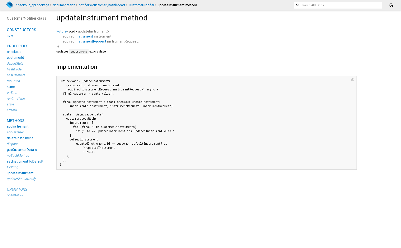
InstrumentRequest (90, 41)
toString (12, 167)
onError (12, 93)
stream (12, 110)
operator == (15, 195)
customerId (15, 58)
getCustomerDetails (22, 150)
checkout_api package (32, 5)
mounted (13, 81)
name (11, 87)
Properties (17, 46)
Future (61, 31)
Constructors (21, 30)
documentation (64, 5)
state (10, 104)
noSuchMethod (18, 156)
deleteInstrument (20, 138)
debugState (15, 63)
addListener (15, 132)
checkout (14, 52)
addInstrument (18, 126)
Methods (15, 120)
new (10, 36)
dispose (12, 144)
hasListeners (16, 75)
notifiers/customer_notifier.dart (102, 5)
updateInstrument (20, 173)
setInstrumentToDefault (25, 161)
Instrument (84, 36)
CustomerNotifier (141, 5)
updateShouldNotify (21, 179)
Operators (17, 189)
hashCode (14, 69)
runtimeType (16, 98)
